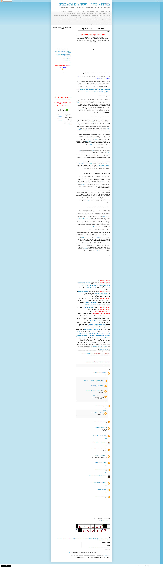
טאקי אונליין (60, 116)
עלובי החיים (88, 141)
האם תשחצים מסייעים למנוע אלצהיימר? (91, 15)
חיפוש (109, 11)
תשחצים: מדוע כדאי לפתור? (105, 19)
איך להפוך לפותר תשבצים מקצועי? (69, 13)
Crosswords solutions (84, 538)
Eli (105, 489)
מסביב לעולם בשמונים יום (103, 165)
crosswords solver (60, 538)
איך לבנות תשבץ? (75, 17)
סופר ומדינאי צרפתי (95, 320)
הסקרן (102, 412)
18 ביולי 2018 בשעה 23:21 (100, 405)
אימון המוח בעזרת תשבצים (105, 15)
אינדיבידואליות (94, 121)
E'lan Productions (102, 475)
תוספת (105, 462)
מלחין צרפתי (107, 89)
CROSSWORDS (91, 538)
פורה (93, 150)
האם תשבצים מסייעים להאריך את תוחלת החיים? (101, 21)
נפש (82, 109)
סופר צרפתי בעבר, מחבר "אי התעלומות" (94, 334)
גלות (108, 128)
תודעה (84, 191)
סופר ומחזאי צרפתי (88, 88)
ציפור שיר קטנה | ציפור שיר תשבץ (66, 62)
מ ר (106, 427)
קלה (106, 469)
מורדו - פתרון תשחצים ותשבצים (84, 4)
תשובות (104, 378)
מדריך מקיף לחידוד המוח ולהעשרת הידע (103, 24)
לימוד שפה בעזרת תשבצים (61, 11)
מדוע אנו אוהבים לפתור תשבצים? (104, 17)
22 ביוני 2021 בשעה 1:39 (100, 455)
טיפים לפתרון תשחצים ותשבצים (93, 11)
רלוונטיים (85, 248)
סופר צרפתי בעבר (83, 91)
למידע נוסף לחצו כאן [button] (132, 565)
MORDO (96, 538)
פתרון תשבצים (67, 17)
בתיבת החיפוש (90, 353)
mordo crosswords (97, 380)
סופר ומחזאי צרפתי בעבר (99, 347)
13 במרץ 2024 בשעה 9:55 (97, 395)
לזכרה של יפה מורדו (81, 11)
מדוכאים (83, 237)
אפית (102, 181)
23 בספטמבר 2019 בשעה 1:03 (99, 435)
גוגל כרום (70, 124)
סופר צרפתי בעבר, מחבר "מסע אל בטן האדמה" (93, 337)
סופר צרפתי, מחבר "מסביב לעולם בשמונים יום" (96, 285)
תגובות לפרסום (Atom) (103, 520)
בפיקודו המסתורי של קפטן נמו (85, 163)
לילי (103, 395)
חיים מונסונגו (104, 442)
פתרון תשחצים (104, 11)
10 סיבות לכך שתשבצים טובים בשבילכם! (88, 17)
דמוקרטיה (98, 237)
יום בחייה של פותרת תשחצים (75, 15)
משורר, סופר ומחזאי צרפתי (93, 305)
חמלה (91, 144)
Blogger (69, 552)
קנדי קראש (60, 120)
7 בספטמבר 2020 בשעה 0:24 (97, 442)
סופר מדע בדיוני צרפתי (84, 283)
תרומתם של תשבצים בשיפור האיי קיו (61, 15)
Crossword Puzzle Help (106, 539)
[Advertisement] (93, 61)
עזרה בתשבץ (87, 21)
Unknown (104, 372)
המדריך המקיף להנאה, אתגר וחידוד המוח (63, 21)
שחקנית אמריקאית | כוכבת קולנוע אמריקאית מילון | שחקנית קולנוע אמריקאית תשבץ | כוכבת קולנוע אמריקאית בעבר (63, 55)
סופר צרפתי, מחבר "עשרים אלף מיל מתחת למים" (93, 332)
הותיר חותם (79, 102)
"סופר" (105, 93)
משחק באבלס (59, 118)
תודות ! (99, 13)
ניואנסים (79, 183)
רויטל (106, 405)
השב (106, 375)
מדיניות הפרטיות (87, 19)
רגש (103, 121)
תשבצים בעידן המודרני (78, 19)
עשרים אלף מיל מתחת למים (84, 218)
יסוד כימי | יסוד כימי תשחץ (67, 60)
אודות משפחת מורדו (107, 13)
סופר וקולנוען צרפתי (101, 91)
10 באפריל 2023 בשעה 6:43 (99, 462)
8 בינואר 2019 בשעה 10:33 (97, 385)
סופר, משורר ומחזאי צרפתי (92, 329)
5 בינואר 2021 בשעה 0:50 (98, 448)
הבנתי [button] (6, 565)
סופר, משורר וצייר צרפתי (91, 89)
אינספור (105, 216)
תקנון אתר (91, 24)
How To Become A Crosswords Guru (89, 13)
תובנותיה (87, 200)
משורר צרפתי (101, 89)
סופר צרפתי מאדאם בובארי (97, 325)
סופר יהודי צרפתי (90, 287)
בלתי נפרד (98, 250)
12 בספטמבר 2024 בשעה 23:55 (97, 475)
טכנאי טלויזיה (78, 538)
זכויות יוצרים (107, 555)
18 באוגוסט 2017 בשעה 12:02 (99, 372)
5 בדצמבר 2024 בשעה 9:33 (98, 482)
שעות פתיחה (100, 538)
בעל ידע (93, 155)
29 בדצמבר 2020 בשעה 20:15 (96, 412)
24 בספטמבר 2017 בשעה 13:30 (93, 380)
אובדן (94, 136)
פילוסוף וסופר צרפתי (97, 88)
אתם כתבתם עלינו (71, 11)
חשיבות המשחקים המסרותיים (66, 19)
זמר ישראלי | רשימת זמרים (67, 58)
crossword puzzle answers (68, 538)
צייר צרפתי (80, 88)
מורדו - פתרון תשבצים (106, 538)
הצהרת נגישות (95, 19)
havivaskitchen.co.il (102, 448)
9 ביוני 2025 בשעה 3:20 (102, 489)
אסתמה (82, 184)
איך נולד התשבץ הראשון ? (78, 21)
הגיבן (96, 139)
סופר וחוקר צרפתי (92, 91)
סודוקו (78, 13)
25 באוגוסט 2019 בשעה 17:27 (100, 427)
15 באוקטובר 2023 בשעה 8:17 (100, 469)
